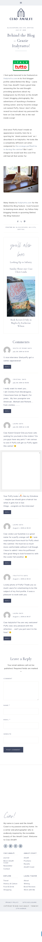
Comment (8, 678)
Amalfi (26, 858)
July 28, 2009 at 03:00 (21, 351)
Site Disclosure (30, 902)
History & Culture (10, 884)
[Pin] (24, 221)
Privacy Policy (12, 902)
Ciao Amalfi (21, 14)
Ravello (27, 864)
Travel (6, 880)
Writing (27, 884)
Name (7, 705)
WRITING (30, 28)
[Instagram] (20, 846)
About (26, 880)
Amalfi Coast (29, 867)
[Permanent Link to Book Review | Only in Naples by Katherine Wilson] (21, 316)
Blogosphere (13, 28)
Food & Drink (9, 887)
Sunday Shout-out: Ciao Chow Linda (21, 270)
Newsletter (8, 866)
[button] (21, 3)
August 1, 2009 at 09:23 (22, 579)
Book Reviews (29, 887)
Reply (7, 367)
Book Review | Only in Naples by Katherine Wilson (21, 322)
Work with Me (29, 890)
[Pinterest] (16, 846)
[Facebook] (6, 846)
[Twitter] (11, 846)
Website (7, 734)
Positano (27, 861)
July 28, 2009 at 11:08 (21, 427)
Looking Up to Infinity (21, 262)
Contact (7, 869)
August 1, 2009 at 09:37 (22, 616)
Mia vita (22, 28)
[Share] (17, 221)
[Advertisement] (21, 788)
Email (7, 720)
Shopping (7, 890)
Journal (6, 858)
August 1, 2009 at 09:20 (22, 528)
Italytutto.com (10, 78)
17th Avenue (21, 908)
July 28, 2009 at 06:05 (21, 383)
